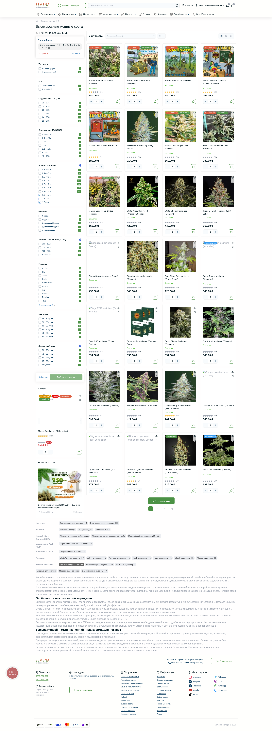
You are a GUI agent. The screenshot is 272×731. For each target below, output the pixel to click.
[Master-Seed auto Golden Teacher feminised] (218, 61)
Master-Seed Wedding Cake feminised (215, 147)
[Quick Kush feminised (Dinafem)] (218, 322)
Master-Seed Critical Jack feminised (138, 82)
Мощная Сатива (103, 529)
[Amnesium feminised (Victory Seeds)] (142, 126)
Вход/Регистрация (205, 14)
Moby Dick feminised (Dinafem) (217, 469)
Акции (159, 714)
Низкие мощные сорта (125, 564)
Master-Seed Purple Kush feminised (176, 147)
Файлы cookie (162, 697)
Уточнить (76, 53)
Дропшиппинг (162, 687)
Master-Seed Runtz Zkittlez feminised (101, 212)
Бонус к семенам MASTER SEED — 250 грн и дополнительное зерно (59, 506)
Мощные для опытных (46, 571)
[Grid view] (221, 36)
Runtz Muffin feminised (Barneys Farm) (141, 342)
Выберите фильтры (66, 377)
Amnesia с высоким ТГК (119, 558)
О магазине (161, 694)
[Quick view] (80, 396)
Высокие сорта (127, 704)
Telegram (222, 677)
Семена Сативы (127, 694)
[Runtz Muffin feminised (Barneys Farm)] (142, 322)
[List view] (226, 36)
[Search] (177, 5)
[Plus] (50, 452)
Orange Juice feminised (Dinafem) (218, 405)
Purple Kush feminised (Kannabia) (142, 405)
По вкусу (129, 14)
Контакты (162, 14)
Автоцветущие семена (130, 690)
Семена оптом (163, 683)
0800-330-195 (42, 676)
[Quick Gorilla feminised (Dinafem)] (104, 386)
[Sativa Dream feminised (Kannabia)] (218, 256)
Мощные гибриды (67, 529)
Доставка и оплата (164, 690)
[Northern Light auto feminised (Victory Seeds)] (142, 450)
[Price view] (230, 36)
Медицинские (109, 14)
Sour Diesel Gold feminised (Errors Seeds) (177, 277)
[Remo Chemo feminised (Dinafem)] (180, 322)
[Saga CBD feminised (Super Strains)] (104, 322)
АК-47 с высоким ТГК (96, 558)
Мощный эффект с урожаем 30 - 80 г (144, 536)
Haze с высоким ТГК (163, 558)
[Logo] (42, 5)
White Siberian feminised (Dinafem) (176, 212)
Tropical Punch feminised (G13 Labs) (217, 212)
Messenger (222, 690)
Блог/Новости (180, 14)
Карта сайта (162, 711)
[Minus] (40, 452)
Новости (160, 700)
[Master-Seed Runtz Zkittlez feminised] (104, 191)
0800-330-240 (42, 680)
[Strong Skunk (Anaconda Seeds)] (104, 256)
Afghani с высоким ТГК (206, 558)
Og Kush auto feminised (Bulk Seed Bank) (102, 470)
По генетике (68, 14)
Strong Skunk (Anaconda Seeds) (103, 276)
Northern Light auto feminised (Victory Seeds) (140, 470)
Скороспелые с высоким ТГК (72, 552)
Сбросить (44, 53)
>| (172, 508)
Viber (220, 681)
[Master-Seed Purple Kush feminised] (180, 126)
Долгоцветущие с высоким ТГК (73, 523)
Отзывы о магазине (165, 680)
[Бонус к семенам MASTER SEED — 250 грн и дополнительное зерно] (60, 485)
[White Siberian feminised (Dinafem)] (180, 191)
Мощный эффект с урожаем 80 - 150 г (108, 536)
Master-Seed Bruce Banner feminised (101, 82)
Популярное (47, 14)
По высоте (88, 14)
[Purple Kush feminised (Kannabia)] (142, 386)
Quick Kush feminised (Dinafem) (217, 341)
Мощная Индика (85, 529)
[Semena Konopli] (85, 661)
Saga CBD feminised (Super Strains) (101, 342)
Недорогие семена (128, 714)
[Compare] (80, 400)
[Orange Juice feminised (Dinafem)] (218, 386)
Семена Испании (128, 711)
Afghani (124, 697)
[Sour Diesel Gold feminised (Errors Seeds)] (180, 256)
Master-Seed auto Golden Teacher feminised (214, 82)
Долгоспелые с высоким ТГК (94, 571)
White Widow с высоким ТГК (72, 558)
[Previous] (39, 421)
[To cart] (79, 452)
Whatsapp (222, 686)
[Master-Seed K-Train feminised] (104, 126)
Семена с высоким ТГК (130, 677)
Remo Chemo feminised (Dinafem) (176, 342)
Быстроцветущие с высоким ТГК (104, 523)
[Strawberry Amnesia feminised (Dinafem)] (142, 256)
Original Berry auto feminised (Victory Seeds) (178, 406)
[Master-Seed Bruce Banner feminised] (104, 61)
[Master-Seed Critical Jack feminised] (142, 61)
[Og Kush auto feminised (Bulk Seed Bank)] (104, 450)
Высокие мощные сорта (70, 564)
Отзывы (146, 14)
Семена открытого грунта (131, 687)
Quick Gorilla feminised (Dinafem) (104, 405)
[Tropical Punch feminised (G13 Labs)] (218, 191)
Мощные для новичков (69, 571)
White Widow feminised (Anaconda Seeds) (137, 212)
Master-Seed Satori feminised (178, 80)
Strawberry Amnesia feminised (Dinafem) (140, 277)
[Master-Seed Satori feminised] (180, 61)
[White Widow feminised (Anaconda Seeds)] (142, 191)
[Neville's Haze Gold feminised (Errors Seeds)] (180, 450)
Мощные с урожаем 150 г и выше (74, 536)
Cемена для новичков (129, 707)
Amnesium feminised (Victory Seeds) (140, 147)
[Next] (81, 421)
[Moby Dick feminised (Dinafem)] (218, 450)
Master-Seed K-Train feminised (103, 146)
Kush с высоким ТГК (142, 558)
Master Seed (125, 700)
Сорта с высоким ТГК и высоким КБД (76, 544)
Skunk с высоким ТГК (184, 558)
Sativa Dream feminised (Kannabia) (213, 277)
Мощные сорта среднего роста (99, 564)
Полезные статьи (164, 704)
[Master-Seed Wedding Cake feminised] (218, 126)
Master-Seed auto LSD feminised (53, 431)
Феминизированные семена (132, 683)
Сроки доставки (163, 707)
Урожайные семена (128, 680)
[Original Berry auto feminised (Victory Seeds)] (180, 386)
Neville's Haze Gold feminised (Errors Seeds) (178, 470)
